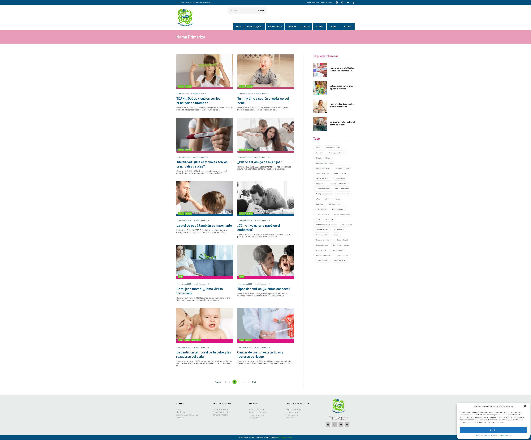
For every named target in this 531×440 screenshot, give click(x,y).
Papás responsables (342, 214)
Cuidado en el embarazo (325, 163)
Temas (332, 26)
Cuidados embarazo (342, 168)
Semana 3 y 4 (196, 340)
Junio (181, 213)
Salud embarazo (322, 245)
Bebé (318, 148)
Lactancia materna (323, 189)
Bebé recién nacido (332, 148)
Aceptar (493, 430)
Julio (181, 86)
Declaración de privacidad (501, 435)
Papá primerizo (321, 209)
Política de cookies (483, 435)
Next (254, 382)
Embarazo (292, 26)
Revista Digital (254, 26)
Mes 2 (187, 340)
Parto (307, 26)
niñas (318, 199)
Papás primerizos (322, 214)
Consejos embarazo (336, 153)
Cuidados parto (340, 173)
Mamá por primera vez (324, 194)
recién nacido (339, 230)
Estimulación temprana (337, 183)
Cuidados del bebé (323, 168)
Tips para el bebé (342, 255)
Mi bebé (319, 26)
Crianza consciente (323, 158)
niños (327, 199)
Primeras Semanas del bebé (326, 224)
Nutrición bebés (334, 204)
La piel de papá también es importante (204, 225)
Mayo (180, 276)
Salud (248, 340)
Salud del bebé (342, 240)
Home (238, 26)
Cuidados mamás (322, 173)
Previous (218, 382)
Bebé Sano (320, 153)
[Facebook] (328, 424)
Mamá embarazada (342, 189)
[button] (525, 406)
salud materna (321, 250)
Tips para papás (340, 260)
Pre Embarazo (275, 26)
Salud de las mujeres (323, 240)
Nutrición (319, 204)
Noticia (337, 199)
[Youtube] (341, 424)
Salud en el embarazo (341, 245)
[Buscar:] (247, 10)
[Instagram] (334, 424)
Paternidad (329, 219)
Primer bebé (347, 224)
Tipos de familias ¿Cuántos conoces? (263, 289)
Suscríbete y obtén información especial (193, 2)
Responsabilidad (322, 235)
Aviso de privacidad (283, 437)
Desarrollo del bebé (323, 178)
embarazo (319, 183)
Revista (188, 86)
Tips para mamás (322, 260)
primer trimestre (322, 230)
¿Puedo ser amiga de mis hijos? (259, 162)
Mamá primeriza (343, 194)
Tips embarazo (337, 250)
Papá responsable (339, 209)
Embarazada (340, 178)
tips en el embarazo (323, 255)
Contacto (347, 26)
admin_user (199, 93)
